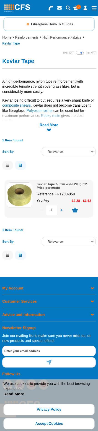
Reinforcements (27, 37)
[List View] (20, 165)
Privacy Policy (49, 409)
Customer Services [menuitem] (19, 301)
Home (6, 37)
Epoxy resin (50, 116)
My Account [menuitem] (12, 288)
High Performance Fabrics (62, 37)
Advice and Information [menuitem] (23, 315)
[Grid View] (7, 165)
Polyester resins (39, 111)
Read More (49, 125)
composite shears (16, 105)
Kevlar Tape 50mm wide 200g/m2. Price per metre (62, 185)
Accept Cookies (49, 424)
